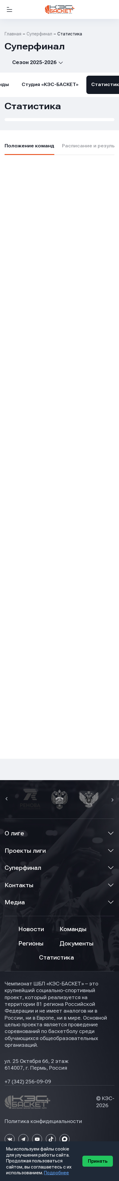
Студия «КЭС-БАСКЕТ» (50, 84)
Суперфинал (23, 867)
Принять (97, 1161)
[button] (7, 799)
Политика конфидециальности (43, 1121)
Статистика (56, 957)
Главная (13, 33)
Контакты (19, 885)
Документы (76, 943)
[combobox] (34, 62)
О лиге (14, 833)
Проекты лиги (25, 850)
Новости (31, 929)
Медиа (15, 902)
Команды (73, 929)
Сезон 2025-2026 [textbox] (34, 62)
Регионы (30, 943)
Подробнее (56, 1172)
